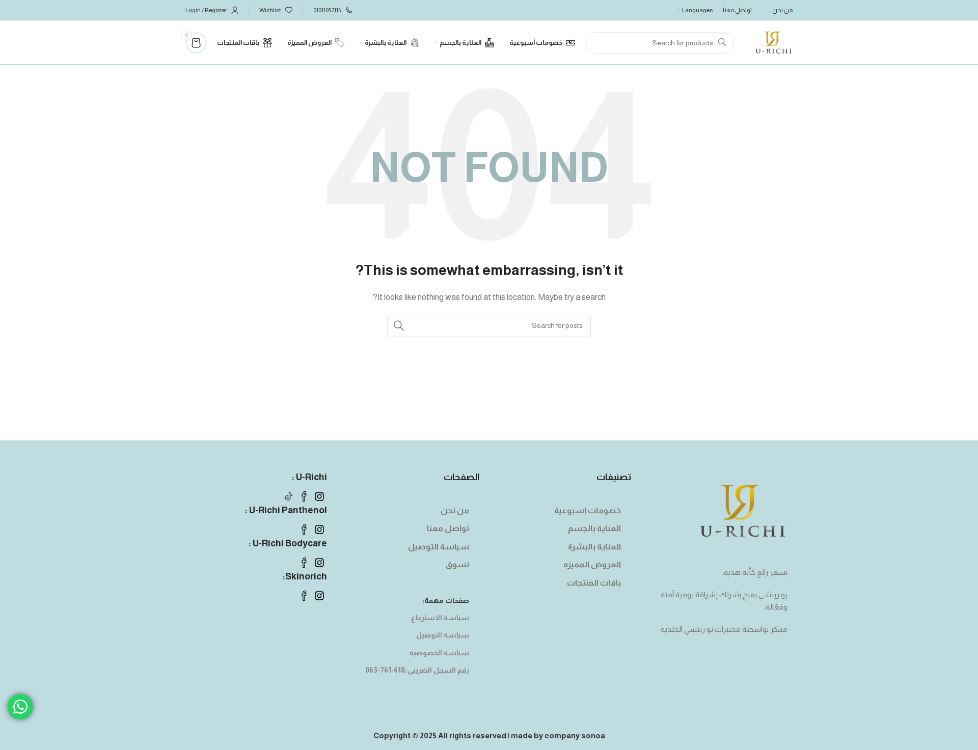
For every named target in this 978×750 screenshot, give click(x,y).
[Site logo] (773, 41)
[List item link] (565, 510)
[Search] (399, 325)
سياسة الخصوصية (439, 653)
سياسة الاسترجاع (440, 618)
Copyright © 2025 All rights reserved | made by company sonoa (489, 735)
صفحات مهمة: (445, 600)
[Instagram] (319, 496)
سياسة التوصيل (442, 635)
